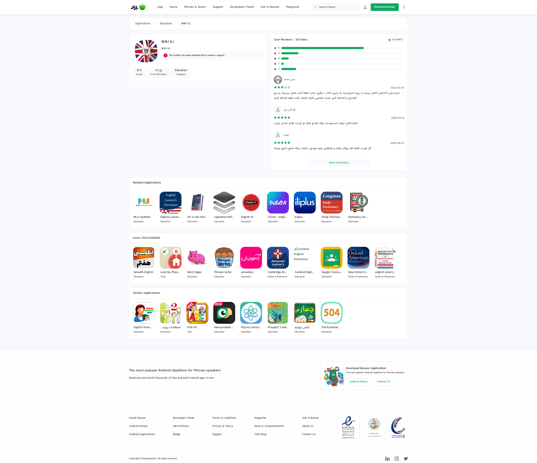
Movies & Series (195, 7)
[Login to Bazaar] (365, 7)
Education (166, 23)
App (160, 7)
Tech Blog (260, 434)
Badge (176, 434)
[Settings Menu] (404, 7)
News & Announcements (269, 426)
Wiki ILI (165, 48)
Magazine (292, 7)
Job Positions (181, 426)
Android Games (138, 426)
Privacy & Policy (222, 426)
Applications (142, 23)
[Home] (138, 7)
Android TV (384, 382)
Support (218, 7)
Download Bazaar (384, 7)
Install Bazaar (137, 418)
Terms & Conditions (224, 418)
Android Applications (142, 434)
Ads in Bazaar (270, 7)
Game (173, 7)
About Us (307, 426)
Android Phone (358, 382)
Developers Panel (242, 7)
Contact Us (308, 434)
